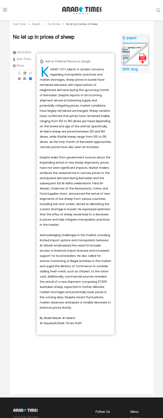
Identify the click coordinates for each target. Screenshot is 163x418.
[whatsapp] (19, 80)
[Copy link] (30, 74)
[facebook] (25, 80)
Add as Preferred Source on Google (67, 61)
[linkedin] (25, 74)
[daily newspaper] (135, 56)
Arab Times (19, 24)
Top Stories (53, 24)
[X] (19, 74)
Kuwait (36, 24)
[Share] (30, 78)
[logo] (81, 10)
